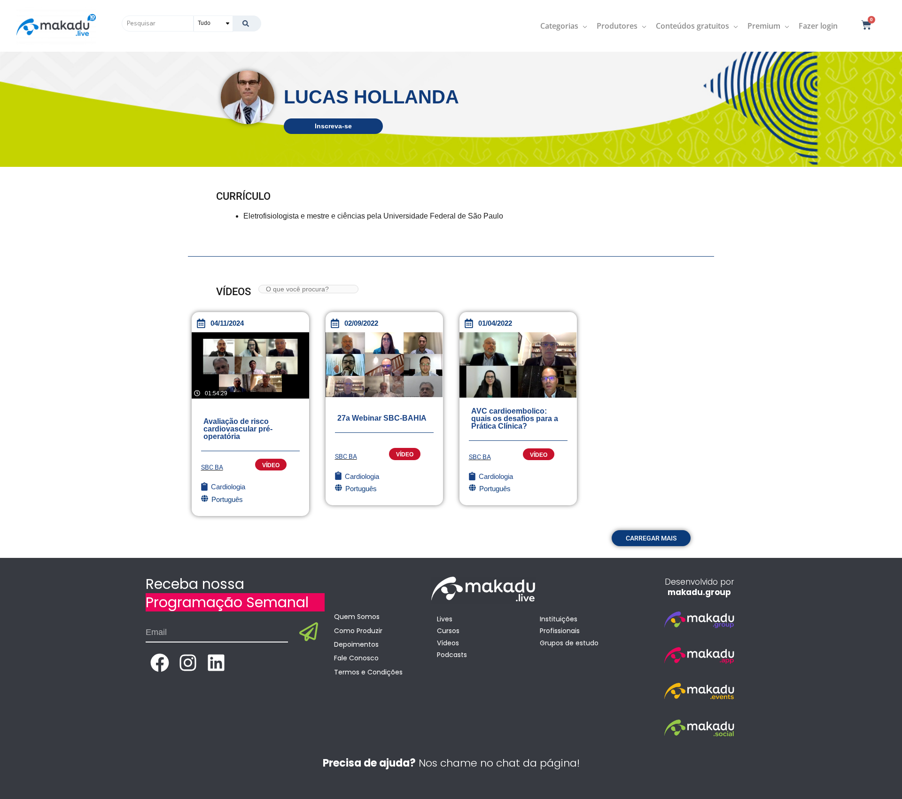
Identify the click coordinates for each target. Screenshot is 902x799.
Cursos (448, 630)
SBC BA (212, 467)
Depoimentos (356, 644)
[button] (651, 538)
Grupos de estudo (569, 643)
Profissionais (560, 630)
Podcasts (452, 654)
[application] (582, 26)
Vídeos (448, 643)
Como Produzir (358, 630)
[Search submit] (247, 23)
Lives (444, 619)
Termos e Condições (368, 672)
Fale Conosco (356, 658)
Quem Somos (357, 616)
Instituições (558, 619)
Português (227, 499)
